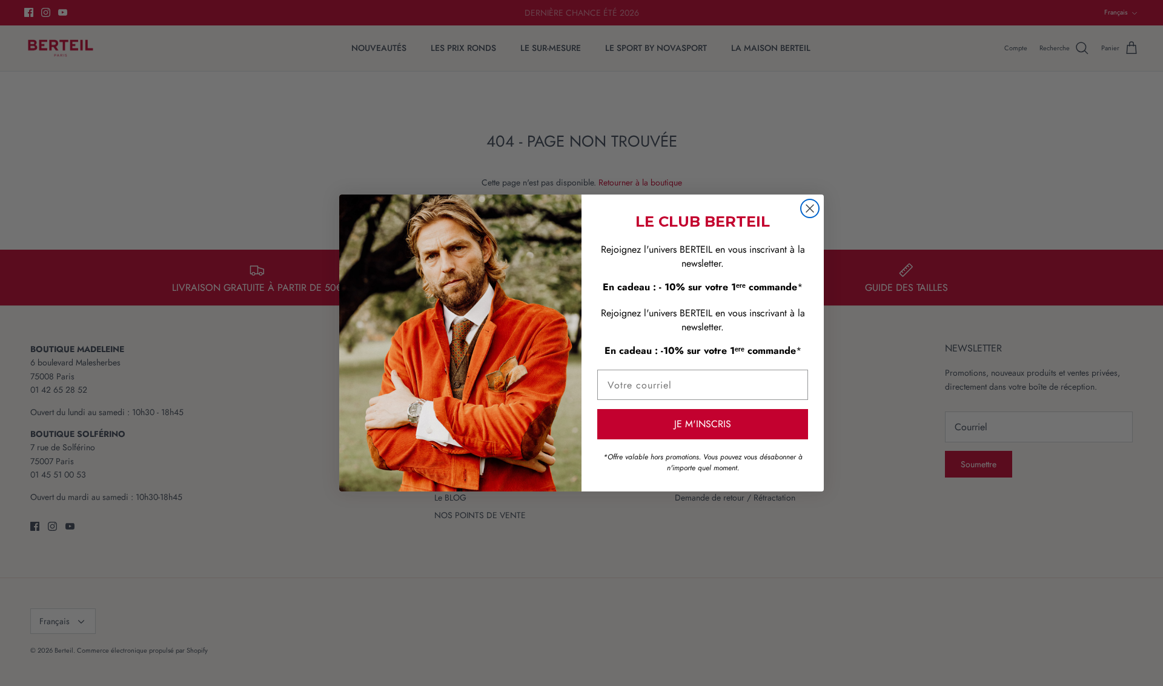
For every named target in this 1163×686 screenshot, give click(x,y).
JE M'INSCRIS (702, 424)
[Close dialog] (810, 208)
